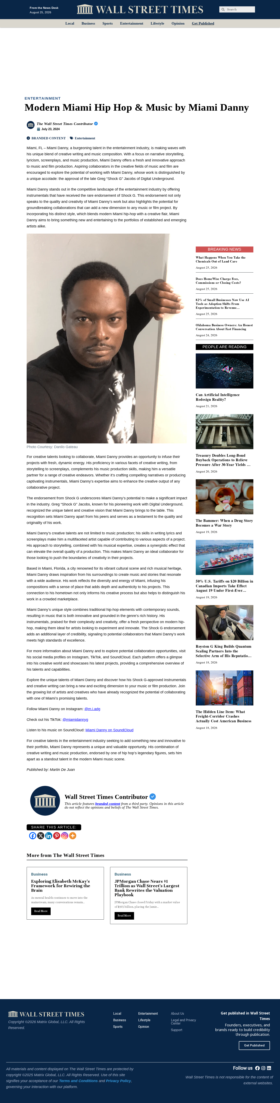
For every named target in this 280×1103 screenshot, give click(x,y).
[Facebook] (32, 835)
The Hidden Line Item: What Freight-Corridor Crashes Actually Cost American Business (224, 716)
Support (176, 1030)
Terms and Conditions (78, 1081)
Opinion (178, 23)
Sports (107, 23)
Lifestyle (157, 23)
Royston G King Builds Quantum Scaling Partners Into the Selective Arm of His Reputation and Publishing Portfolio (224, 653)
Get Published (203, 23)
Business (88, 23)
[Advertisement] (140, 58)
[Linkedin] (48, 835)
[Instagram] (64, 835)
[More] (72, 835)
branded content (107, 804)
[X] (40, 835)
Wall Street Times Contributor (107, 796)
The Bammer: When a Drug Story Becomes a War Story (224, 523)
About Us (177, 1014)
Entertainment (131, 23)
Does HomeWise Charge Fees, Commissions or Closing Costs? (218, 280)
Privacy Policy (118, 1081)
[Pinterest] (56, 835)
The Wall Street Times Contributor (65, 124)
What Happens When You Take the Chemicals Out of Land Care (221, 259)
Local (69, 23)
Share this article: (54, 827)
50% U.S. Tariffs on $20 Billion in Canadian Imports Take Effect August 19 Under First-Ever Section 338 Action (224, 588)
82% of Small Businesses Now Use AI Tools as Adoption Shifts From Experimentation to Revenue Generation (222, 306)
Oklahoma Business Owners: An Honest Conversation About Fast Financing (224, 327)
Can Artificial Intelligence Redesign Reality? (218, 397)
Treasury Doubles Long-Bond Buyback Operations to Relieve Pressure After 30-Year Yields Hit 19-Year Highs (224, 462)
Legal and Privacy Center (183, 1021)
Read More (41, 915)
